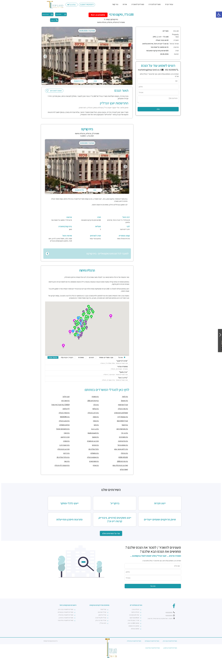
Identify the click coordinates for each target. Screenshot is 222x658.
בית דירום (66, 453)
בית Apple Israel (93, 433)
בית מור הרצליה (123, 409)
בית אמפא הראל (123, 445)
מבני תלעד (65, 396)
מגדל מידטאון (102, 615)
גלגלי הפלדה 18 (93, 449)
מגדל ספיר (103, 609)
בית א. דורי (124, 433)
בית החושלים (95, 453)
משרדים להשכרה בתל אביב (65, 620)
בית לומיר (125, 396)
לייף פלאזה (66, 409)
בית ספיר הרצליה (64, 413)
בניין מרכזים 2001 (93, 400)
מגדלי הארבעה (102, 612)
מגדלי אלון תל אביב (100, 618)
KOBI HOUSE (123, 457)
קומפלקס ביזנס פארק (121, 413)
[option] (87, 56)
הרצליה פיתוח (101, 22)
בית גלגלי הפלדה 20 (63, 457)
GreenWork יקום (134, 618)
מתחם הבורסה (135, 629)
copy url (53, 20)
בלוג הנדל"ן (103, 623)
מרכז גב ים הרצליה (63, 449)
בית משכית (95, 396)
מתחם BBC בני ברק (133, 623)
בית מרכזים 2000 (122, 461)
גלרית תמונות (78, 81)
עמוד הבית (169, 4)
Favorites (72, 4)
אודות (125, 4)
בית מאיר (96, 421)
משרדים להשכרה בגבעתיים (65, 612)
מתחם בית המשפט (134, 626)
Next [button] (128, 56)
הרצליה (109, 22)
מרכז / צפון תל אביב (133, 620)
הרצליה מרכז (135, 609)
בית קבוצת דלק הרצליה (62, 465)
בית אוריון (96, 465)
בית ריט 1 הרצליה (93, 413)
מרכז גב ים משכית (93, 441)
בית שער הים (65, 400)
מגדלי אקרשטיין (123, 404)
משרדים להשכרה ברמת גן (66, 618)
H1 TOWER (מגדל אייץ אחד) (60, 404)
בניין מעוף (125, 425)
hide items (53, 357)
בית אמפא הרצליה (93, 457)
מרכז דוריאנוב (65, 437)
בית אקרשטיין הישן (122, 429)
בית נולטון (95, 409)
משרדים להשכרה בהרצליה (65, 615)
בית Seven (124, 400)
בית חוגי (96, 425)
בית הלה (96, 404)
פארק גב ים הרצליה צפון (120, 465)
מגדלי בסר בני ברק (101, 620)
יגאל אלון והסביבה (134, 615)
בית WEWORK (64, 417)
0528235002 (169, 612)
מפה (95, 81)
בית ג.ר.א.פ (95, 429)
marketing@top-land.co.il (149, 69)
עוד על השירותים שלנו (111, 533)
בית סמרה (66, 441)
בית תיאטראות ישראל (62, 429)
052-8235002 (171, 69)
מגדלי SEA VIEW (122, 421)
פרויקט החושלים (64, 425)
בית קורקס (95, 445)
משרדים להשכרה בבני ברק (65, 609)
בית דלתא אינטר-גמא (121, 449)
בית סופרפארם (94, 461)
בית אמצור (95, 437)
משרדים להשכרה (137, 4)
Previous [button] (45, 56)
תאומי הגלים (124, 469)
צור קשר (115, 4)
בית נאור (66, 461)
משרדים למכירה (155, 4)
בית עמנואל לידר (122, 417)
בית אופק (96, 417)
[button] (219, 15)
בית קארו (66, 433)
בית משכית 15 (123, 437)
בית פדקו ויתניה (123, 441)
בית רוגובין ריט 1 (64, 445)
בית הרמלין (124, 453)
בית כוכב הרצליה (64, 421)
